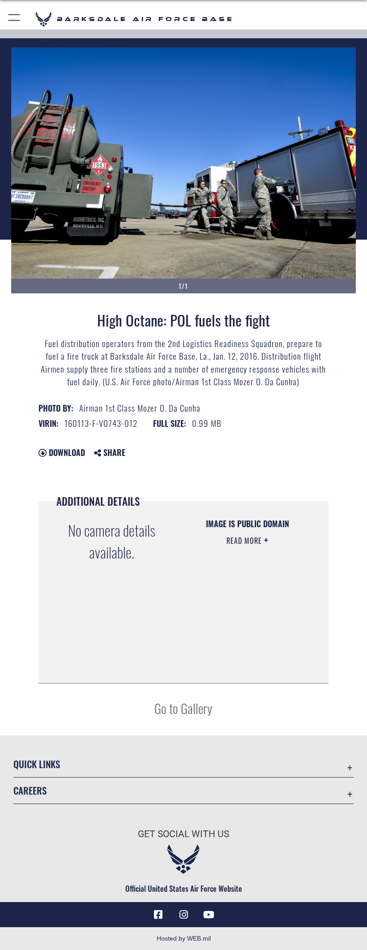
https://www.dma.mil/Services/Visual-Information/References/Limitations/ (245, 653)
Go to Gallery (183, 708)
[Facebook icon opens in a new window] (158, 914)
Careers (30, 790)
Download (66, 452)
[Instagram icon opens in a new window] (183, 914)
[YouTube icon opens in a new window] (208, 914)
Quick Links (36, 764)
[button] (14, 19)
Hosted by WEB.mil (184, 938)
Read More (245, 540)
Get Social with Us (183, 834)
